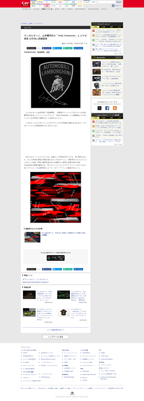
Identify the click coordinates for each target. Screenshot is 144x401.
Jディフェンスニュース (89, 356)
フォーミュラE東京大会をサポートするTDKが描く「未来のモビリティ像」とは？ (111, 64)
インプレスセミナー (46, 362)
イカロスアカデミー (88, 365)
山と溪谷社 (65, 365)
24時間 (103, 27)
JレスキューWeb (87, 362)
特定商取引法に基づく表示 (115, 388)
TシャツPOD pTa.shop (108, 371)
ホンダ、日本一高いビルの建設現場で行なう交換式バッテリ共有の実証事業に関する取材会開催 (108, 46)
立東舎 (66, 362)
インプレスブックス (46, 374)
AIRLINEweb (86, 353)
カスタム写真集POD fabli (108, 374)
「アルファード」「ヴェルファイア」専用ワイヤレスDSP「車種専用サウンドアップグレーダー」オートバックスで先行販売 (108, 32)
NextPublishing (45, 377)
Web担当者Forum (28, 356)
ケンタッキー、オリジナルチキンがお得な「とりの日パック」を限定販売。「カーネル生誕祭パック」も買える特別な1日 (108, 132)
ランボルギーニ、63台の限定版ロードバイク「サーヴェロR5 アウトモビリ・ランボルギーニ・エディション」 (44, 296)
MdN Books (86, 371)
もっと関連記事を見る (54, 330)
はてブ (58, 48)
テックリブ (83, 377)
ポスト (33, 48)
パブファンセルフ (106, 365)
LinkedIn (80, 48)
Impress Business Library (48, 359)
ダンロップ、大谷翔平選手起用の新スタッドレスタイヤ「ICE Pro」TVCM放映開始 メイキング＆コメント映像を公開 (108, 36)
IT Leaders (26, 362)
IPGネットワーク (104, 368)
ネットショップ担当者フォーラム (50, 356)
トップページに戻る (55, 337)
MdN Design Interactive (89, 374)
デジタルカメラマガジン (30, 374)
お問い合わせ (42, 388)
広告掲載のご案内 (53, 388)
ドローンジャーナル (28, 365)
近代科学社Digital (69, 377)
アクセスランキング (103, 24)
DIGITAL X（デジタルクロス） (49, 365)
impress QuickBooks (107, 359)
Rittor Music (65, 350)
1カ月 (119, 27)
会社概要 (89, 388)
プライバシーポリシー (79, 388)
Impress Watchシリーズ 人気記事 (108, 115)
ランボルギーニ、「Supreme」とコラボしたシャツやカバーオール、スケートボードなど (78, 313)
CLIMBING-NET (68, 371)
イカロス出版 (84, 350)
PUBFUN (101, 362)
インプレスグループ (100, 388)
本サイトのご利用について (28, 388)
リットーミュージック (70, 353)
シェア (48, 48)
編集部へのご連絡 (65, 388)
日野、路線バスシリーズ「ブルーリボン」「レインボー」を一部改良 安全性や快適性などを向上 (108, 50)
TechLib (85, 380)
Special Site (101, 57)
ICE (100, 350)
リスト (39, 48)
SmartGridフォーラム (47, 353)
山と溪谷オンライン (69, 368)
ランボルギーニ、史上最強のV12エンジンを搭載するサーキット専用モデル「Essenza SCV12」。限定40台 (78, 296)
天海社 (103, 353)
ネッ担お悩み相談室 (28, 368)
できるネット (27, 377)
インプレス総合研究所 (29, 359)
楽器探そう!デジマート (70, 356)
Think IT (25, 353)
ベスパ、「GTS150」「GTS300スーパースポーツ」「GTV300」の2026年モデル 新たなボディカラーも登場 (108, 41)
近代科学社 (65, 374)
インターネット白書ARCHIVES (32, 381)
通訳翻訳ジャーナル (88, 359)
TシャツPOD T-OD (70, 359)
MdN (81, 368)
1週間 (111, 27)
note (69, 48)
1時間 (95, 27)
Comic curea (104, 356)
